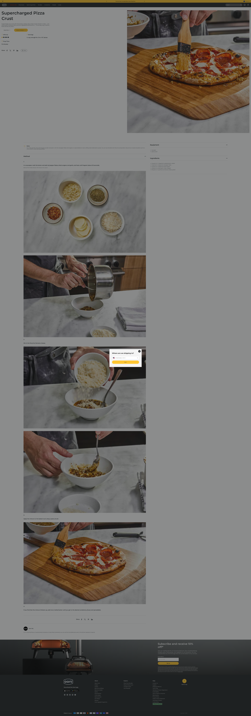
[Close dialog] (139, 351)
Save (125, 362)
